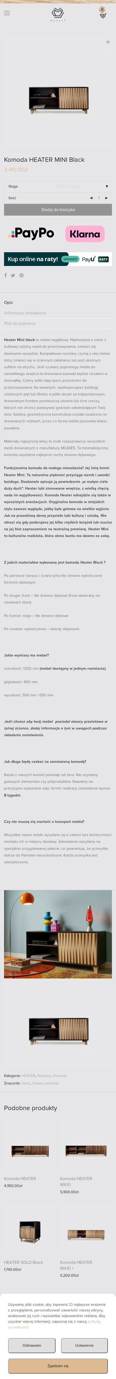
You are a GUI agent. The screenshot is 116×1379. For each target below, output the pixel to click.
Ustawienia (84, 1345)
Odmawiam (32, 1345)
